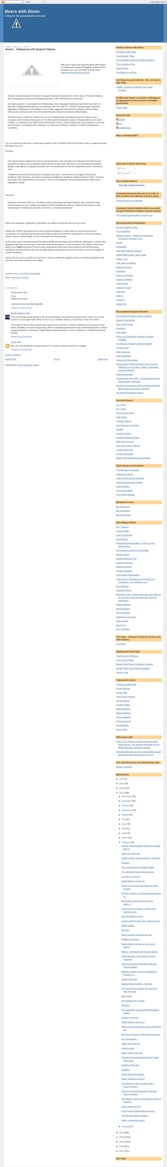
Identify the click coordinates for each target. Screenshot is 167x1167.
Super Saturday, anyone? (133, 1079)
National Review (124, 267)
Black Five (121, 625)
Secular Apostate (124, 571)
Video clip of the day (130, 854)
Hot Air (119, 243)
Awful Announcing (124, 374)
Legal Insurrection (124, 563)
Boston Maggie (123, 609)
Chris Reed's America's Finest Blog (132, 550)
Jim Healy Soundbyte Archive (129, 393)
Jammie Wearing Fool (126, 559)
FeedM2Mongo (124, 128)
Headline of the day (130, 1065)
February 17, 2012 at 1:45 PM (21, 308)
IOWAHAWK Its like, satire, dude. (131, 255)
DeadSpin (121, 328)
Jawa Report (122, 621)
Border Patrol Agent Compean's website (134, 664)
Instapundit (121, 247)
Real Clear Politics (124, 275)
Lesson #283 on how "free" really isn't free (140, 921)
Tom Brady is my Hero (126, 72)
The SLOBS (121, 108)
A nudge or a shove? (130, 877)
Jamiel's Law (122, 672)
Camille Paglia (123, 705)
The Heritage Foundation (127, 470)
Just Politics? (122, 539)
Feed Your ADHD (124, 535)
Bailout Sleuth (122, 555)
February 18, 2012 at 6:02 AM (21, 336)
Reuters (119, 429)
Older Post (103, 359)
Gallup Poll (121, 304)
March (125, 838)
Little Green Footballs (126, 263)
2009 (121, 1142)
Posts (122, 168)
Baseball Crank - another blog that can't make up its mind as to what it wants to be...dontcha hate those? (138, 597)
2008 (121, 1146)
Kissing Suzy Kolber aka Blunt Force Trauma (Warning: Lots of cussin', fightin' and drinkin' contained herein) (137, 367)
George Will (121, 693)
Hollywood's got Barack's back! (75, 72)
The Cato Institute (124, 490)
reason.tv (120, 300)
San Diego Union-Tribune (128, 446)
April (124, 833)
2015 (121, 779)
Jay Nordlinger (123, 701)
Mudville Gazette (124, 567)
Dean (13, 342)
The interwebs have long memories (137, 872)
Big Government (123, 515)
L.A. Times (121, 405)
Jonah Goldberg (123, 717)
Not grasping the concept (132, 1001)
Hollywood (16, 278)
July (124, 819)
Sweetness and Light (126, 617)
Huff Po (119, 296)
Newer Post (10, 359)
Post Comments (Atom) (28, 365)
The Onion (121, 644)
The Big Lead (122, 348)
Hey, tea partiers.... (129, 1039)
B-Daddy (121, 120)
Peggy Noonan (123, 688)
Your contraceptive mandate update (137, 867)
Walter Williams (123, 709)
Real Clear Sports (124, 324)
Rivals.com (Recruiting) (127, 360)
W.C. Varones (122, 527)
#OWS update (127, 926)
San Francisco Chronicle (127, 425)
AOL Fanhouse (123, 352)
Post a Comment (12, 355)
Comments (124, 173)
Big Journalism (123, 511)
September (127, 810)
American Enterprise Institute (129, 482)
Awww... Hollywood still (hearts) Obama (139, 952)
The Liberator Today (125, 56)
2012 (121, 793)
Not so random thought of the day (136, 935)
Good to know (127, 1048)
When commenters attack (133, 1120)
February (126, 842)
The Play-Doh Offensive (127, 656)
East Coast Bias (123, 356)
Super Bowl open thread (132, 1074)
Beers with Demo (22, 11)
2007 (121, 1151)
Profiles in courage (130, 939)
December (127, 796)
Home (57, 359)
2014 (121, 783)
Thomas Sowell (123, 721)
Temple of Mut (122, 531)
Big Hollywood (123, 507)
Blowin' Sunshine (124, 767)
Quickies (125, 863)
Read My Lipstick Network (132, 185)
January (126, 1126)
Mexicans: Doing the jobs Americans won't (140, 1034)
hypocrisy (25, 278)
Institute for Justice (124, 474)
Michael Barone (123, 713)
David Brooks (122, 725)
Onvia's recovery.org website (129, 201)
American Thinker (124, 279)
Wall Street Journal (125, 442)
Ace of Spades (123, 629)
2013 (121, 788)
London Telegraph (124, 454)
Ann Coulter (121, 729)
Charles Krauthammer (126, 684)
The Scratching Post (125, 64)
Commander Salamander (127, 575)
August (125, 815)
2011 (121, 1133)
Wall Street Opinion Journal (128, 251)
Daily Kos (120, 292)
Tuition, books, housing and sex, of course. (141, 858)
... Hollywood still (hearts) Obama (30, 49)
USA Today (121, 417)
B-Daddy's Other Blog (126, 52)
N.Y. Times (121, 409)
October (126, 805)
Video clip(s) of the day (131, 1053)
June (124, 824)
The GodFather (123, 231)
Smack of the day (129, 979)
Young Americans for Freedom (130, 478)
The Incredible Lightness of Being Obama (135, 60)
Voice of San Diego (125, 413)
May (124, 828)
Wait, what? (126, 996)
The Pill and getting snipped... (135, 1116)
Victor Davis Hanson (125, 697)
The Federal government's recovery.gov (134, 215)
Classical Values (124, 590)
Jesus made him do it (131, 1107)
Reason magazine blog (127, 227)
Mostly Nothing (18, 313)
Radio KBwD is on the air (133, 881)
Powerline (121, 271)
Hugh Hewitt (122, 283)
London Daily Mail (124, 450)
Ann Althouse (122, 586)
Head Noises (122, 68)
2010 (121, 1137)
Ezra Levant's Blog (124, 660)
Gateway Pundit (123, 288)
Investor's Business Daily (127, 438)
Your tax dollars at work (132, 916)
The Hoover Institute (125, 495)
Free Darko (121, 332)
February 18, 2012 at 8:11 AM (21, 349)
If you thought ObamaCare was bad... (138, 1111)
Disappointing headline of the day (136, 984)
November (127, 801)
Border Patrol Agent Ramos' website (133, 668)
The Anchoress (123, 613)
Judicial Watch (123, 486)
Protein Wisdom (123, 605)
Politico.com (121, 259)
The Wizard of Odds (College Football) (134, 316)
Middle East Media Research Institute (133, 458)
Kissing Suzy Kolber (125, 320)
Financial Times (123, 434)
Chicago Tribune (124, 421)
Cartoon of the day (129, 1018)
